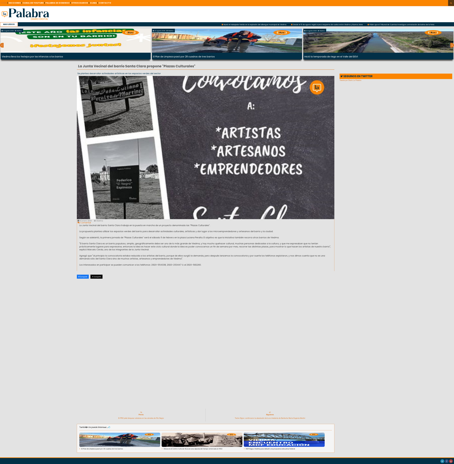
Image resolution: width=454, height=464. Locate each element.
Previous (2, 45)
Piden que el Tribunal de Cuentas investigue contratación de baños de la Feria (356, 24)
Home (4, 3)
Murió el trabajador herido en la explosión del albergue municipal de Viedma (209, 24)
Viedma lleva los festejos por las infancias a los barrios (32, 56)
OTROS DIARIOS (80, 3)
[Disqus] (206, 311)
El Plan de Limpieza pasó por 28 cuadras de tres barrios (184, 56)
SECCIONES (15, 3)
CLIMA (94, 3)
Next (452, 45)
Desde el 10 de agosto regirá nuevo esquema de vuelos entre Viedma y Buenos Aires (282, 24)
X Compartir (96, 276)
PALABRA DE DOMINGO (58, 3)
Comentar (85, 222)
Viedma (99, 220)
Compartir (83, 276)
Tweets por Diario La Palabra (350, 80)
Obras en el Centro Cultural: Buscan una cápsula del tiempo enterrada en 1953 (192, 449)
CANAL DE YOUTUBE (34, 3)
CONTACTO (105, 3)
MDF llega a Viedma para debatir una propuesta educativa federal (270, 449)
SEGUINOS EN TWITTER (358, 76)
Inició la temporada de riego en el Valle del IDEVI (331, 56)
